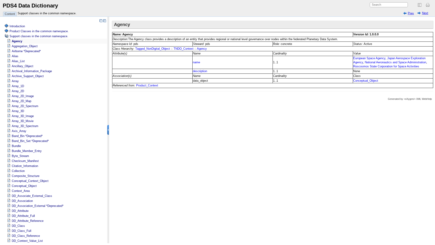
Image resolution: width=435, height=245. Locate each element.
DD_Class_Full (21, 231)
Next (425, 13)
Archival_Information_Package (32, 71)
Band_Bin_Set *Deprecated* (30, 141)
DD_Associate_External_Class (32, 196)
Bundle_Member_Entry (27, 151)
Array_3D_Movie (23, 121)
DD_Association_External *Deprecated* (37, 206)
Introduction (17, 26)
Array (15, 81)
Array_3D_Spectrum (25, 126)
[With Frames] (419, 5)
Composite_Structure (25, 176)
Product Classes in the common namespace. (39, 31)
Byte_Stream (20, 156)
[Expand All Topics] (104, 20)
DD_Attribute (20, 211)
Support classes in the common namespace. (47, 13)
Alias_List (18, 61)
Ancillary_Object (22, 66)
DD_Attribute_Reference (28, 221)
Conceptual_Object (24, 186)
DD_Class (18, 226)
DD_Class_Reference (26, 236)
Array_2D (18, 91)
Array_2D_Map (21, 101)
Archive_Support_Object (28, 76)
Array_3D (18, 111)
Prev (411, 13)
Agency (17, 41)
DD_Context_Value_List (27, 241)
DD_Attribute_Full (23, 216)
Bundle (16, 146)
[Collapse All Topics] (101, 20)
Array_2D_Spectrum (25, 106)
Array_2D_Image (23, 96)
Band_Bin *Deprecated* (27, 136)
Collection (18, 171)
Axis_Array (19, 131)
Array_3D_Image (23, 116)
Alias (15, 56)
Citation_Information (25, 166)
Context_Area (21, 191)
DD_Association (22, 201)
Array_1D (18, 86)
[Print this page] (428, 5)
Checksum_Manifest (25, 161)
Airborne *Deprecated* (26, 51)
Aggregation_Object (25, 46)
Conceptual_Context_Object (30, 181)
